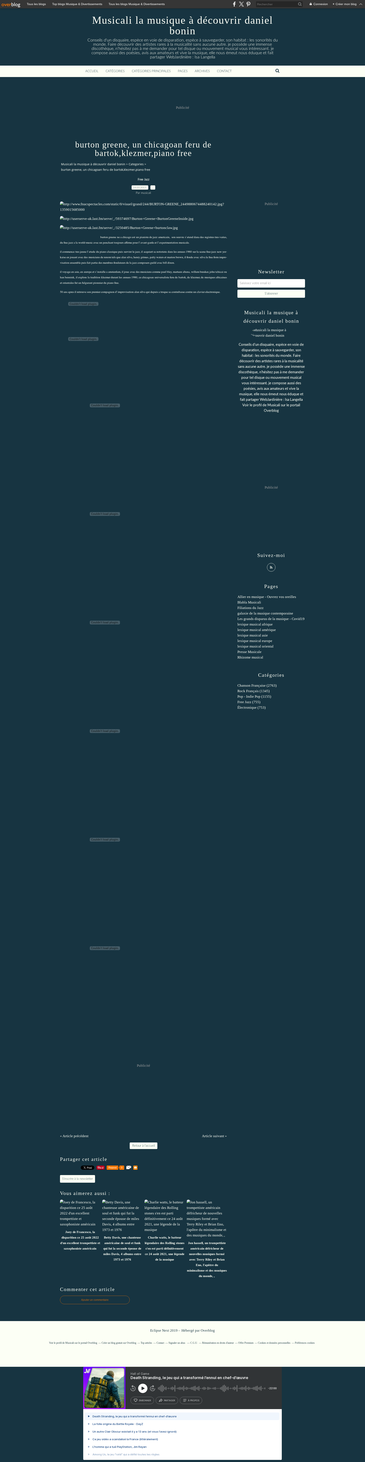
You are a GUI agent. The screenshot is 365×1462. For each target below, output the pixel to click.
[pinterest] (248, 4)
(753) (251, 708)
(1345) (253, 691)
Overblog (208, 1330)
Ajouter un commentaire (95, 1299)
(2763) (257, 685)
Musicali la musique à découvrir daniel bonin (182, 25)
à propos (193, 1400)
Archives (202, 71)
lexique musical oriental (255, 646)
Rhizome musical (250, 657)
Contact (224, 71)
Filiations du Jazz (250, 608)
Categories (136, 164)
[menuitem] (92, 71)
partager (169, 1400)
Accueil (91, 71)
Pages (183, 71)
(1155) (254, 696)
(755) (248, 702)
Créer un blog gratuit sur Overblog (119, 1342)
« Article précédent (74, 1136)
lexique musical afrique (255, 624)
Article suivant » (214, 1136)
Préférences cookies (305, 1342)
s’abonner (145, 1400)
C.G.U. (194, 1342)
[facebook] (234, 4)
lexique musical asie (252, 635)
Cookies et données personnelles (274, 1342)
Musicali (273, 405)
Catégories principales (151, 71)
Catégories (115, 71)
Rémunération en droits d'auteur (218, 1342)
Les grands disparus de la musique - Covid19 (271, 619)
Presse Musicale (249, 652)
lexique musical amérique (256, 630)
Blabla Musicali (249, 602)
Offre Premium (245, 1342)
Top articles (146, 1342)
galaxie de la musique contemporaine (265, 613)
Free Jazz (143, 179)
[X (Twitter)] (241, 4)
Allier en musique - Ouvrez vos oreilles (266, 597)
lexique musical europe (254, 641)
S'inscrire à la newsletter (77, 1178)
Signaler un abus (177, 1342)
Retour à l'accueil (143, 1145)
